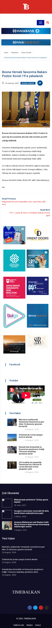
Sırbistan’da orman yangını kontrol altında (31, 436)
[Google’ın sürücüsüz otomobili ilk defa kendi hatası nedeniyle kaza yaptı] (7, 514)
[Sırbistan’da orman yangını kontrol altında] (12, 437)
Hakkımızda (18, 625)
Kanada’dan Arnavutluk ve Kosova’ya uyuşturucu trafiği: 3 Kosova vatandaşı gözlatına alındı (32, 450)
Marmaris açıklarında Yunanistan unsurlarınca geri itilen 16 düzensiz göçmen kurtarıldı (31, 423)
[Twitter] (35, 607)
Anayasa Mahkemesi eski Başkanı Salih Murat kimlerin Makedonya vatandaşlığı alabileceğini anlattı (31, 524)
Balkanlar (14, 52)
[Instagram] (46, 607)
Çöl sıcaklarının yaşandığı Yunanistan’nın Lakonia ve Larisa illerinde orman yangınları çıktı (30, 465)
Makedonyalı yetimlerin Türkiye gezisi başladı (31, 500)
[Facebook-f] (30, 607)
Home (6, 52)
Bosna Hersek (26, 52)
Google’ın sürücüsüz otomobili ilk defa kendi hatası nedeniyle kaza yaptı (31, 512)
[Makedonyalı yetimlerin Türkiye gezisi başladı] (7, 503)
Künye (38, 625)
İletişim (30, 625)
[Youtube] (41, 607)
